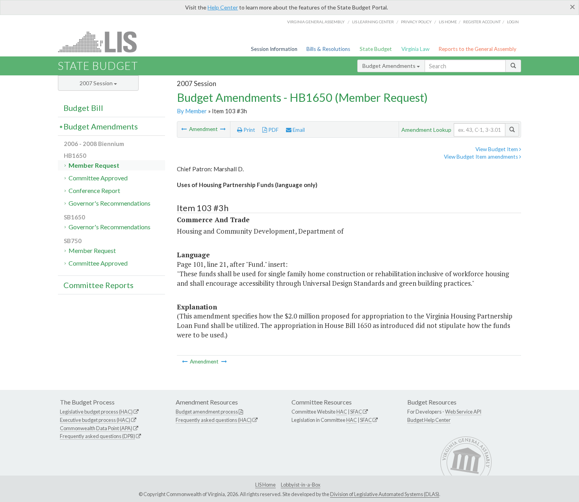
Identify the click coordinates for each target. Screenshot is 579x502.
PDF (272, 130)
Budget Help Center (429, 420)
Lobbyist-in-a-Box (300, 484)
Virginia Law (415, 49)
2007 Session (97, 83)
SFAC (356, 411)
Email (298, 130)
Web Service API (463, 411)
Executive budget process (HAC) (95, 420)
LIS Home (265, 484)
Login (513, 21)
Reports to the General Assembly (477, 49)
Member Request (94, 165)
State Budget (376, 49)
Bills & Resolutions (328, 49)
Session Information (274, 49)
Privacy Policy (416, 21)
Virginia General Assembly (316, 21)
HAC (341, 411)
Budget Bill (83, 107)
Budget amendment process (207, 411)
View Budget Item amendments (481, 157)
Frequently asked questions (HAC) (214, 420)
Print (248, 130)
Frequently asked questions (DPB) (97, 436)
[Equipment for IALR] (223, 129)
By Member (192, 110)
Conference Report (94, 190)
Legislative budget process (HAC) (96, 411)
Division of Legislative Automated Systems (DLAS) (384, 494)
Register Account (482, 21)
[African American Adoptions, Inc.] (184, 129)
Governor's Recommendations (109, 203)
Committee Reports (98, 285)
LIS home (448, 21)
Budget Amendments (389, 65)
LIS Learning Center (373, 21)
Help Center (223, 7)
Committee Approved (98, 178)
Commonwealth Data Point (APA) (96, 428)
